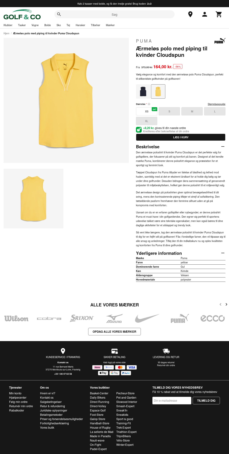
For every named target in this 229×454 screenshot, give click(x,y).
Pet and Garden (126, 397)
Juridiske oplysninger (53, 410)
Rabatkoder (16, 410)
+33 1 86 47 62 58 (63, 373)
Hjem (6, 33)
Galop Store (97, 419)
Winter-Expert (124, 445)
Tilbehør (95, 25)
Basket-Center (99, 393)
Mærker (110, 25)
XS (151, 110)
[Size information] (149, 104)
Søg (114, 14)
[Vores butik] (190, 14)
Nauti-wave (97, 440)
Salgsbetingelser (51, 402)
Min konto (15, 393)
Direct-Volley (98, 406)
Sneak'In (121, 410)
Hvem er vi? (47, 393)
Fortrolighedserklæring (54, 423)
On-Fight (95, 445)
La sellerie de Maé (101, 432)
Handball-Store (99, 423)
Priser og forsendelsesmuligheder (61, 419)
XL (146, 121)
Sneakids (122, 415)
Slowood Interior (126, 402)
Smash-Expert (125, 406)
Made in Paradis (100, 436)
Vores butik (47, 427)
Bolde (47, 25)
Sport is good (124, 419)
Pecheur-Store (125, 393)
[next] (226, 305)
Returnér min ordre (21, 406)
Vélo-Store (123, 440)
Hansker (80, 25)
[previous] (220, 305)
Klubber (8, 25)
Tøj (68, 25)
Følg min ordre (18, 402)
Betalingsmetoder (51, 415)
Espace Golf (98, 410)
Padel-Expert (98, 449)
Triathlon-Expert (126, 432)
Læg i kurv (180, 137)
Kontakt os (63, 362)
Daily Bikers (97, 397)
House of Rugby (100, 427)
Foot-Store (96, 415)
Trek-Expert (123, 427)
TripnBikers (123, 436)
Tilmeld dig (206, 400)
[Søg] (59, 14)
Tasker (22, 25)
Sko (59, 25)
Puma (144, 41)
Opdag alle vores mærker (114, 331)
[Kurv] (219, 14)
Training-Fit (123, 423)
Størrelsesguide (216, 104)
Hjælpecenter (17, 397)
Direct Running (99, 402)
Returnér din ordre (166, 365)
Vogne (35, 25)
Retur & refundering (52, 406)
